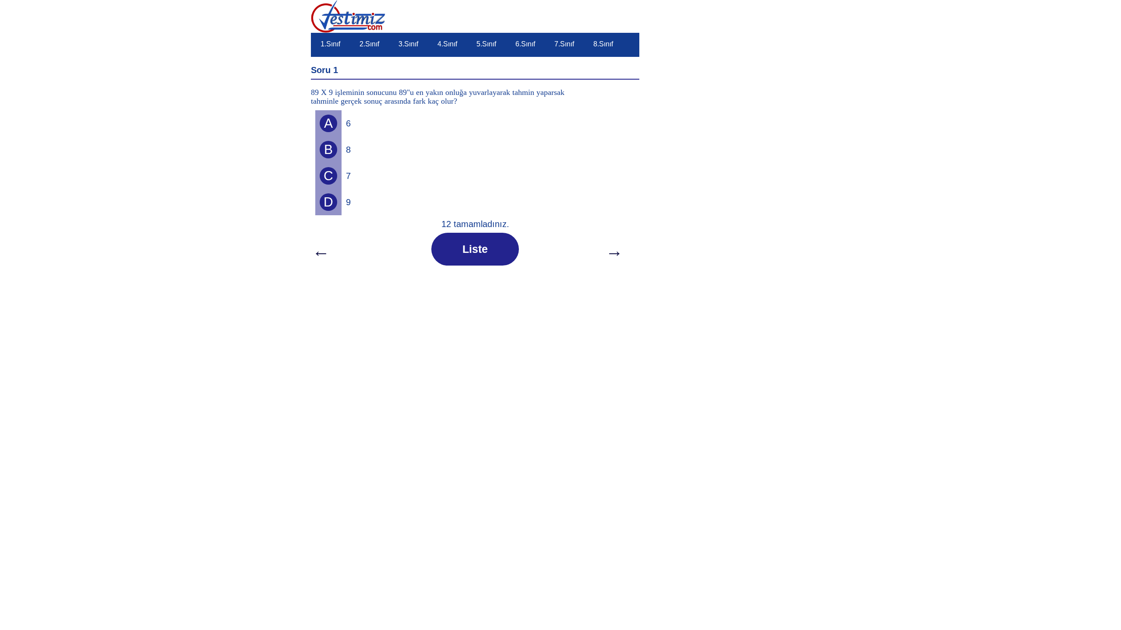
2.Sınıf (369, 44)
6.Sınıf (525, 44)
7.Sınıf (564, 44)
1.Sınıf (330, 44)
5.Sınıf (486, 44)
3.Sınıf (408, 44)
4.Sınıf (447, 44)
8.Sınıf (603, 44)
